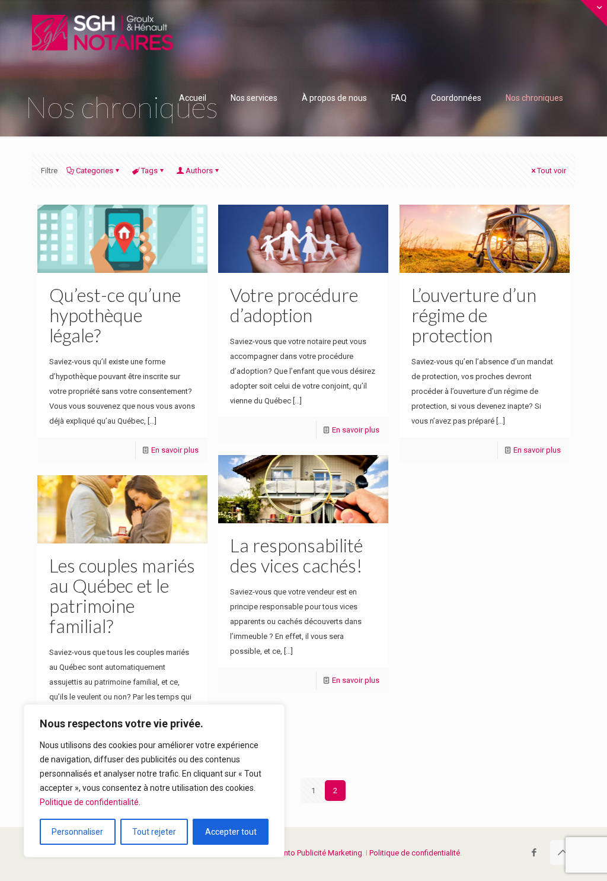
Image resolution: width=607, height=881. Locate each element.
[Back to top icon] (562, 852)
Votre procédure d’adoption (294, 305)
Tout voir (551, 170)
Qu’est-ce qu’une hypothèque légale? (115, 315)
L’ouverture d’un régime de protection (473, 315)
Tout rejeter (154, 832)
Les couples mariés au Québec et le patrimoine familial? (122, 595)
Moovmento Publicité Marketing (308, 852)
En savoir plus (175, 450)
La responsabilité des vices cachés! (296, 555)
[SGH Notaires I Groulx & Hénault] (102, 32)
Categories (94, 170)
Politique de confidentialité (89, 802)
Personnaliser (77, 832)
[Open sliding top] (593, 13)
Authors (199, 170)
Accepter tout (231, 832)
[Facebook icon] (533, 852)
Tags (149, 170)
